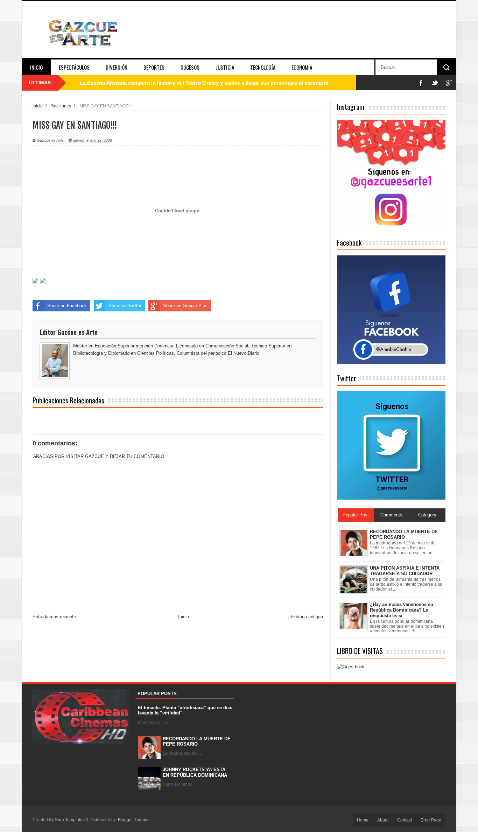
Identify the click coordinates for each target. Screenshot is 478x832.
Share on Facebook (67, 305)
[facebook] (421, 82)
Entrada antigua (307, 616)
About (382, 820)
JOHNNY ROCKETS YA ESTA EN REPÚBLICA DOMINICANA (195, 772)
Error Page (431, 820)
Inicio (36, 67)
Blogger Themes (133, 819)
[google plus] (449, 82)
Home (362, 820)
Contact (404, 820)
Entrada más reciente (54, 616)
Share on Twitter (124, 305)
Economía (301, 67)
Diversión (116, 67)
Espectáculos (74, 67)
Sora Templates (70, 819)
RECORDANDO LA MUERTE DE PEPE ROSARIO (197, 741)
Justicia (225, 67)
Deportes (153, 67)
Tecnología (262, 67)
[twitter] (435, 82)
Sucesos (190, 67)
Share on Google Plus (185, 305)
